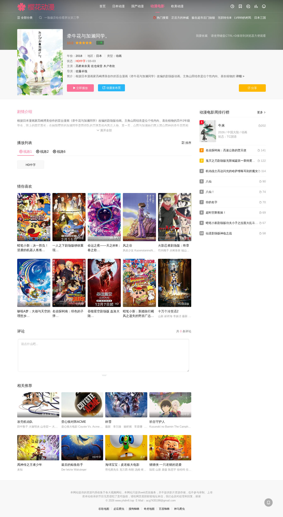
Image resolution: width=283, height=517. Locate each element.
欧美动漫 (177, 6)
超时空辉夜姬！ (216, 212)
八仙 (209, 181)
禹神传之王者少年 (29, 464)
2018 (79, 55)
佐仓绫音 (97, 66)
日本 (99, 55)
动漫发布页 (111, 87)
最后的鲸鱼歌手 (72, 464)
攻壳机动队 (25, 421)
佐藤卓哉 (81, 71)
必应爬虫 (119, 508)
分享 (252, 88)
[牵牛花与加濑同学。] (40, 62)
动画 (119, 55)
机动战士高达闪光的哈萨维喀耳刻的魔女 (232, 171)
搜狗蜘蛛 (134, 508)
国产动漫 (137, 6)
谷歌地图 (103, 508)
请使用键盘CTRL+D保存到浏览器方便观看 (238, 35)
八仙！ (210, 191)
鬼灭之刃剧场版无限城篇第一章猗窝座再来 (233, 160)
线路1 (25, 151)
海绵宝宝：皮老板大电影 (122, 464)
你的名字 (211, 202)
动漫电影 (157, 6)
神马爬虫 (179, 508)
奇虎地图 (149, 508)
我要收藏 (202, 35)
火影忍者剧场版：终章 (173, 245)
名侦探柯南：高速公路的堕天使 (226, 150)
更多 (261, 112)
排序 (186, 142)
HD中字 (31, 164)
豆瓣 (100, 42)
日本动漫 (118, 6)
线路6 (59, 151)
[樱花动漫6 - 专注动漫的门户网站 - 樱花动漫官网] (36, 6)
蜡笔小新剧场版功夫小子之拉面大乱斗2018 (234, 223)
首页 (102, 6)
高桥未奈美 (83, 66)
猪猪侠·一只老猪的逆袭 (165, 464)
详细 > (240, 76)
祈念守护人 (157, 421)
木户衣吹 (109, 66)
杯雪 (108, 421)
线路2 (42, 151)
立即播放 (80, 88)
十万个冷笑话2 (168, 311)
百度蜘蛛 (164, 508)
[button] (26, 112)
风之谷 (127, 245)
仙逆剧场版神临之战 (219, 233)
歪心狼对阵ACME (73, 421)
